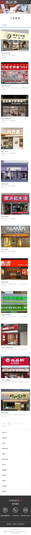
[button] (28, 2)
